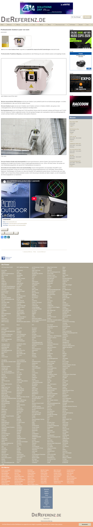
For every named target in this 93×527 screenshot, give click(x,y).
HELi (18, 347)
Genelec (34, 337)
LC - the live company (6, 371)
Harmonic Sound (5, 345)
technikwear (65, 441)
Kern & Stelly (65, 361)
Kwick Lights (35, 366)
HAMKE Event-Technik (37, 344)
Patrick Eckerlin (70, 479)
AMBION (34, 275)
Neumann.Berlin (20, 401)
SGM (48, 428)
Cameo (3, 300)
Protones (3, 417)
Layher (64, 369)
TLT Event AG (4, 444)
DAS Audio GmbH (66, 310)
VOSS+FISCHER (51, 454)
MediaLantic (19, 392)
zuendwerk (34, 462)
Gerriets (64, 337)
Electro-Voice (65, 320)
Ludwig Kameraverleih (37, 382)
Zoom (18, 462)
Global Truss (20, 339)
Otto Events (19, 408)
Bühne (41, 25)
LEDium (3, 374)
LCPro (33, 371)
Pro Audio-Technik (36, 414)
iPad (46, 495)
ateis (33, 280)
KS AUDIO (49, 364)
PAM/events (4, 409)
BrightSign (64, 296)
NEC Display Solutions (52, 400)
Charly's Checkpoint (37, 302)
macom (18, 385)
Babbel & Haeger (21, 291)
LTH (2, 382)
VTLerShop (4, 456)
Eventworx (34, 328)
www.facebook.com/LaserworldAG (18, 223)
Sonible (18, 435)
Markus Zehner (20, 388)
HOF (63, 348)
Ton (33, 25)
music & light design (21, 400)
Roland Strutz (18, 482)
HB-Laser (34, 345)
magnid (33, 387)
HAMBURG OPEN (21, 344)
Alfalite (64, 273)
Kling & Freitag (50, 363)
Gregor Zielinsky (31, 473)
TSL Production (35, 446)
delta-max (49, 312)
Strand (48, 438)
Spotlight (19, 436)
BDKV (18, 292)
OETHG (64, 404)
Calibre (64, 299)
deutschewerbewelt (6, 313)
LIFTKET (34, 376)
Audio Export (35, 281)
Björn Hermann (57, 470)
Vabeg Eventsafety (51, 448)
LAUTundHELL (20, 369)
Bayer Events (4, 292)
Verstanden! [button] (85, 524)
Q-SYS (33, 417)
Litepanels (19, 379)
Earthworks (65, 316)
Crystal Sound (20, 310)
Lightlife (18, 377)
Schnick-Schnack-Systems (8, 427)
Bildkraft (34, 294)
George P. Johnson (51, 337)
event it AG (65, 324)
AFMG (64, 272)
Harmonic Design (66, 344)
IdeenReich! (4, 352)
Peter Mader (44, 481)
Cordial (18, 308)
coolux (3, 308)
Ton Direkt (19, 444)
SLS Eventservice (5, 433)
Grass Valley (4, 340)
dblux (2, 312)
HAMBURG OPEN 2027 (75, 143)
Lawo (33, 369)
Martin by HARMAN (52, 388)
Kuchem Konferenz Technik (69, 364)
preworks (3, 414)
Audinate (19, 281)
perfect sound (35, 411)
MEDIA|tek (49, 392)
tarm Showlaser (35, 441)
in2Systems (50, 353)
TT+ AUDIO (50, 446)
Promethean (50, 416)
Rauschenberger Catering (38, 419)
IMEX (2, 353)
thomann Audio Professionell (54, 443)
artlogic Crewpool (21, 278)
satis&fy (19, 425)
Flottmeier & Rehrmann (6, 334)
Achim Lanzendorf (5, 470)
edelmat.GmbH (20, 318)
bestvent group (50, 292)
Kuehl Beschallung (5, 366)
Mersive (64, 393)
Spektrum (3, 436)
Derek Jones (44, 471)
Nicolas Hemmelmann (20, 479)
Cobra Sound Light (21, 305)
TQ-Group (49, 444)
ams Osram (65, 275)
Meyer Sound (4, 395)
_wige (2, 464)
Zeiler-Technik (35, 460)
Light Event (65, 376)
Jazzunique (65, 358)
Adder (18, 272)
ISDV (18, 356)
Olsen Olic (56, 479)
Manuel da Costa (45, 476)
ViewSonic (3, 451)
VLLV (48, 452)
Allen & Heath (4, 275)
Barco (63, 291)
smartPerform (35, 433)
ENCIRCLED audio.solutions (23, 321)
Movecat (49, 398)
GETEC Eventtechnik (6, 339)
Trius (2, 446)
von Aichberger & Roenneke (38, 454)
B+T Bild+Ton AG (66, 289)
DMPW (18, 315)
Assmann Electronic (67, 278)
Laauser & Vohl (66, 366)
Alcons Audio (50, 273)
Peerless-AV (20, 411)
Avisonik (49, 286)
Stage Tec (64, 436)
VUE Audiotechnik (21, 456)
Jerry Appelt (17, 474)
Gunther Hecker (57, 473)
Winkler (3, 459)
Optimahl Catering (36, 406)
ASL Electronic (50, 278)
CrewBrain (3, 310)
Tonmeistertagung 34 (75, 161)
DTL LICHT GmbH (51, 316)
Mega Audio (4, 393)
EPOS (3, 324)
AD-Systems (20, 270)
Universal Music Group (37, 448)
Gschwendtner (65, 340)
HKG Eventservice (36, 348)
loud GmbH (65, 380)
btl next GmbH (65, 297)
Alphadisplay (20, 275)
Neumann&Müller (5, 401)
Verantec (19, 449)
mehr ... (72, 126)
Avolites (34, 288)
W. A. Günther (50, 456)
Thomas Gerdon (5, 484)
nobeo (18, 403)
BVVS (48, 299)
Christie (64, 302)
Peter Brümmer (31, 481)
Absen (64, 267)
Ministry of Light (51, 395)
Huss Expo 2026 (74, 121)
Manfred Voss (31, 476)
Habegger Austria (5, 344)
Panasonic (49, 409)
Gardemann (65, 336)
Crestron (49, 308)
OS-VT (3, 408)
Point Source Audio (36, 412)
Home (2, 24)
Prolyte (33, 416)
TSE (18, 446)
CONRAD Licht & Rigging (53, 307)
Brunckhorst (35, 297)
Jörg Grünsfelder (58, 474)
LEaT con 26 (73, 136)
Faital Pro (34, 331)
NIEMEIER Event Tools (68, 401)
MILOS (33, 395)
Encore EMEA (35, 321)
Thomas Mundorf (19, 484)
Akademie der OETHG (37, 273)
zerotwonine (65, 460)
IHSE (63, 352)
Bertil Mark (30, 470)
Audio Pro (64, 281)
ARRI (63, 276)
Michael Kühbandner (72, 478)
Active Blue (4, 270)
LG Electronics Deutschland (69, 374)
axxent (48, 288)
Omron (18, 406)
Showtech (3, 432)
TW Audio (3, 448)
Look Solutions (35, 380)
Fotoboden (64, 334)
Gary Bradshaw (5, 473)
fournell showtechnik (6, 336)
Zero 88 (49, 460)
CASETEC (34, 300)
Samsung (3, 425)
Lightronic (49, 377)
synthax (34, 440)
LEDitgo (64, 372)
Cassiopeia (50, 300)
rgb (48, 420)
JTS (48, 360)
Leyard (33, 374)
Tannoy (3, 441)
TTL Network (65, 446)
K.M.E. (64, 360)
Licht (26, 25)
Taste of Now (50, 441)
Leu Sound (19, 374)
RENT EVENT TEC (67, 419)
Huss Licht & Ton (21, 350)
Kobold (18, 364)
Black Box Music (51, 294)
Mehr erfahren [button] (58, 524)
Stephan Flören (57, 482)
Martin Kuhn (30, 478)
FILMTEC (19, 332)
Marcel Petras (57, 476)
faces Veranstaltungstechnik (8, 331)
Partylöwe (3, 411)
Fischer (34, 332)
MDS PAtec (35, 390)
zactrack (19, 460)
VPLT (63, 454)
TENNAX (19, 443)
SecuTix (64, 427)
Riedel (63, 420)
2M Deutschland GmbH (7, 267)
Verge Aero (34, 449)
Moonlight (19, 398)
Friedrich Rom (70, 471)
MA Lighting (34, 384)
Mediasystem (35, 392)
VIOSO (18, 451)
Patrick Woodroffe (5, 481)
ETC (33, 324)
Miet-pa (18, 395)
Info (87, 25)
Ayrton (64, 288)
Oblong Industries (21, 404)
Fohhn (48, 334)
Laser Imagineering (51, 368)
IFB (33, 352)
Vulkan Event (35, 456)
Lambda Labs (4, 368)
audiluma (3, 281)
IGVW (48, 352)
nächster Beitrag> (41, 251)
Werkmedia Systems (6, 457)
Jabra (63, 356)
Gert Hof (17, 473)
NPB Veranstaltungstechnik (53, 403)
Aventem (19, 286)
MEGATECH (35, 393)
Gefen (2, 337)
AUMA (64, 283)
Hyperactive (35, 350)
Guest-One (50, 342)
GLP (33, 339)
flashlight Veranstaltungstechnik (69, 332)
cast (63, 300)
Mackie (3, 385)
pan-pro (34, 409)
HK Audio (19, 348)
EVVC (18, 329)
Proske (64, 416)
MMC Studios (50, 396)
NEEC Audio (65, 400)
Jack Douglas (4, 474)
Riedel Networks (5, 422)
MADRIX (64, 385)
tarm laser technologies (22, 441)
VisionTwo (64, 451)
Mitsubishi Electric (5, 396)
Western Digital (35, 457)
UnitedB (18, 448)
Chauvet (49, 302)
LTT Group (19, 382)
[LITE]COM (65, 462)
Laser (16, 232)
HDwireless (50, 345)
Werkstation (19, 457)
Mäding (49, 385)
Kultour (18, 366)
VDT (63, 448)
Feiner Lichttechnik (66, 331)
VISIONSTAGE (51, 451)
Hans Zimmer (70, 473)
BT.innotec (49, 297)
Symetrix (19, 440)
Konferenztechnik (60, 25)
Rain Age (19, 419)
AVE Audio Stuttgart (67, 284)
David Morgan (31, 471)
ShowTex (19, 432)
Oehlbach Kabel (51, 404)
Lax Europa (50, 369)
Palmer (64, 408)
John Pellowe (31, 474)
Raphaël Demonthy (58, 481)
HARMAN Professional (52, 344)
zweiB (48, 462)
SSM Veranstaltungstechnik (53, 436)
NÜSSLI (3, 404)
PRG (18, 414)
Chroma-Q (4, 304)
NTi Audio (64, 403)
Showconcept (65, 428)
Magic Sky (19, 387)
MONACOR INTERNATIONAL (8, 398)
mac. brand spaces (51, 384)
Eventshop (19, 328)
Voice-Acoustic (5, 454)
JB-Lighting (4, 360)
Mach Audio (65, 384)
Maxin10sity (4, 390)
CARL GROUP (20, 300)
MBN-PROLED (20, 390)
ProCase (64, 414)
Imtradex (34, 353)
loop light (49, 380)
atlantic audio (50, 280)
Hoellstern (49, 348)
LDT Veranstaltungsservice (7, 372)
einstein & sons (5, 320)
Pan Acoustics (20, 409)
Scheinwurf (65, 425)
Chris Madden (4, 471)
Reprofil (34, 420)
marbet (64, 387)
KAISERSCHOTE (36, 361)
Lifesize (18, 376)
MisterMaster (65, 395)
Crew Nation (65, 308)
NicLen (49, 401)
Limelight (64, 377)
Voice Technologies (67, 452)
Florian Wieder (57, 471)
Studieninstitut (65, 438)
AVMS (18, 288)
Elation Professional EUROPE (39, 320)
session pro (34, 428)
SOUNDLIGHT (50, 435)
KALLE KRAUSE (51, 361)
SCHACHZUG (35, 425)
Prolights (19, 416)
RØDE (33, 424)
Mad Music (34, 385)
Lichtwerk (3, 376)
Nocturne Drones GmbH (38, 403)
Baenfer (34, 291)
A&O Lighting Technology (23, 267)
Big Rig (18, 294)
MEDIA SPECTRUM (6, 392)
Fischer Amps (50, 332)
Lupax (48, 382)
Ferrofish (3, 332)
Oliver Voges (44, 479)
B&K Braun (19, 289)
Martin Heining (18, 478)
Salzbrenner (65, 424)
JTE (33, 360)
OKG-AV (3, 406)
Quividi (64, 417)
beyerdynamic (65, 292)
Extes (48, 329)
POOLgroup (50, 412)
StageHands (4, 438)
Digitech (34, 313)
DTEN (33, 316)
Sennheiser (19, 428)
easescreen (4, 318)
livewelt (33, 379)
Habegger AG (65, 342)
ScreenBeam (50, 427)
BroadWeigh (20, 297)
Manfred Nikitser (5, 476)
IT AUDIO (34, 356)
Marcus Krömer (70, 476)
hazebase (19, 345)
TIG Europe (65, 443)
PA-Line (49, 408)
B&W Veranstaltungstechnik (53, 289)
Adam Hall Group (36, 270)
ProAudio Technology (52, 414)
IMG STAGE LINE (21, 353)
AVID (33, 286)
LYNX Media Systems (6, 384)
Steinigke (34, 438)
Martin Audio (35, 388)
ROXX (18, 424)
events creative (5, 328)
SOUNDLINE (65, 435)
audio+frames (20, 283)
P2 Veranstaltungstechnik (38, 408)
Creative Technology (37, 308)
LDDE (63, 371)
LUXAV (64, 382)
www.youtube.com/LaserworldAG (17, 225)
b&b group (3, 289)
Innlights (49, 355)
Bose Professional (21, 296)
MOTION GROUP (36, 398)
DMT (33, 315)
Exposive (34, 329)
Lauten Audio (4, 369)
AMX (2, 276)
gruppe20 (49, 340)
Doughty (49, 315)
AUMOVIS (4, 284)
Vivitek (33, 452)
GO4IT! (49, 339)
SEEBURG (4, 428)
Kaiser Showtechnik (21, 361)
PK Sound (3, 412)
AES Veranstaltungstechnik (53, 272)
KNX (2, 364)
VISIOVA (3, 452)
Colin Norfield (18, 471)
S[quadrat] (64, 440)
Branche (9, 25)
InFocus (34, 355)
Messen (18, 25)
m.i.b (18, 384)
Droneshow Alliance (21, 316)
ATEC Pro (19, 280)
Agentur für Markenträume (7, 273)
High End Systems (51, 347)
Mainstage (49, 387)
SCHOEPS (19, 427)
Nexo (33, 401)
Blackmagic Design (67, 294)
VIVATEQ (19, 452)
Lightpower (34, 377)
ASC (33, 278)
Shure (33, 432)
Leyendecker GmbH (52, 374)
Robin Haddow (70, 481)
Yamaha (3, 460)
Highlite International (67, 347)
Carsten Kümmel (71, 470)
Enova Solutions (51, 321)
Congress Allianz (21, 307)
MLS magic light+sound (37, 396)
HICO (33, 347)
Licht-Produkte (9, 232)
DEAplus (34, 312)
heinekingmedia (5, 347)
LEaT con (19, 372)
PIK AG (64, 411)
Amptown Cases (51, 275)
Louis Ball (69, 474)
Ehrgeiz (49, 318)
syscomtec (50, 440)
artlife (2, 278)
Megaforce (19, 393)
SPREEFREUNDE (36, 436)
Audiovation (50, 283)
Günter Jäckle (44, 473)
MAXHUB (64, 388)
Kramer (34, 364)
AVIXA (64, 286)
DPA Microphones (66, 315)
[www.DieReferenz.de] (23, 22)
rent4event (3, 420)
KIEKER (19, 363)
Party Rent (65, 409)
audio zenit (4, 283)
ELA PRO (19, 320)
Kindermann (35, 363)
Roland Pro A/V (5, 424)
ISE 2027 (72, 155)
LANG (18, 368)
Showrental (50, 430)
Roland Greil (4, 482)
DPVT (2, 316)
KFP (2, 363)
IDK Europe (19, 352)
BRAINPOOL (35, 296)
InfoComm (19, 355)
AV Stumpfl (19, 284)
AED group (34, 272)
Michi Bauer (4, 479)
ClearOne (49, 304)
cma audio (3, 305)
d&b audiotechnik (51, 310)
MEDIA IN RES (51, 390)
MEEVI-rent (65, 392)
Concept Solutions (5, 307)
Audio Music (50, 281)
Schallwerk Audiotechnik (53, 425)
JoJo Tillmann (44, 474)
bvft (33, 299)
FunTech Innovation (36, 336)
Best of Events (35, 292)
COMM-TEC (50, 305)
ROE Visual (65, 422)
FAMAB (49, 331)
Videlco (64, 449)
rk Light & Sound (21, 422)
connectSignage (36, 307)
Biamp (3, 294)
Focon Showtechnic (21, 334)
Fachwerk (19, 331)
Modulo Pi (64, 396)
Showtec (64, 430)
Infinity (3, 355)
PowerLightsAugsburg (67, 412)
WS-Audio (34, 459)
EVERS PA (50, 328)
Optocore (49, 406)
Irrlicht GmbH (4, 356)
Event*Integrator (66, 326)
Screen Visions (35, 427)
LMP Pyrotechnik (5, 380)
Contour (64, 307)
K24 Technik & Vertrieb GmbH (8, 361)
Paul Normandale (19, 481)
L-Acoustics (50, 366)
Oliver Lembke (31, 479)
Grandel (64, 339)
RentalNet (19, 420)
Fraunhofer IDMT (21, 336)
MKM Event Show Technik (23, 396)
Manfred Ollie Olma (19, 476)
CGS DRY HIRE (5, 302)
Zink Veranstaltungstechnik (7, 462)
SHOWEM (4, 430)
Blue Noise (4, 296)
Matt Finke (56, 478)
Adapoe (64, 270)
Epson (18, 324)
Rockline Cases (51, 422)
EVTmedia (3, 329)
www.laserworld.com (11, 221)
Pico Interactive (51, 411)
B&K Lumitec (35, 289)
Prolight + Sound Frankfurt (7, 416)
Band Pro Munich (51, 291)
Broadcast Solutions (6, 297)
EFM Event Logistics (37, 318)
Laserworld (4, 229)
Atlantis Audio (65, 280)
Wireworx (19, 459)
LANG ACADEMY (36, 368)
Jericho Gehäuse (21, 360)
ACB (63, 268)
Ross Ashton (31, 482)
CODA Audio (35, 305)
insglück (64, 355)
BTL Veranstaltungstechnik (7, 299)
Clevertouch (65, 304)
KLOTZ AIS (65, 363)
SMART (19, 433)
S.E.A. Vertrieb (50, 424)
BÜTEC (18, 299)
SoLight (64, 433)
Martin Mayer (44, 478)
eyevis (64, 329)
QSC (48, 417)
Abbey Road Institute (52, 267)
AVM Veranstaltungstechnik (8, 288)
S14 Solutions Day (74, 129)
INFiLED (64, 353)
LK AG (48, 379)
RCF (48, 419)
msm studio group (66, 398)
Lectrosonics (35, 372)
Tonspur (34, 444)
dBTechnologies (20, 312)
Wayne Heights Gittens (33, 484)
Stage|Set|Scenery (21, 438)
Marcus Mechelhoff (6, 478)
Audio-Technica (35, 283)
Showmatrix (35, 430)
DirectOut (64, 313)
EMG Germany (5, 321)
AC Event (49, 268)
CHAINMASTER (21, 302)
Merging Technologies (52, 393)
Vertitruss (49, 449)
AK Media (19, 273)
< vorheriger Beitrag (27, 251)
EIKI (63, 318)
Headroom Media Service (68, 345)
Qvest (2, 419)
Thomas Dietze (70, 482)
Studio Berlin (4, 440)
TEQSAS (34, 443)
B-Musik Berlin (4, 291)
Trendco (64, 444)
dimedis (49, 313)
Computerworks (66, 305)
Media (49, 25)
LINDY (3, 379)
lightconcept (4, 377)
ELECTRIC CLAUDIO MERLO (54, 320)
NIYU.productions (5, 403)
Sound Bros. (35, 435)
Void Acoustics (20, 454)
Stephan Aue (44, 482)
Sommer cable (4, 435)
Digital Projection (21, 313)
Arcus (33, 276)
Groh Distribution (21, 340)
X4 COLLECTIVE (51, 459)
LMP (63, 379)
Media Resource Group (68, 390)
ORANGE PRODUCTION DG (69, 406)
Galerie (81, 24)
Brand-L (49, 296)
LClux (18, 371)
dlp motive (3, 315)
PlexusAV (19, 412)
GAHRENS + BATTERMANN (54, 336)
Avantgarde (34, 284)
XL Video (64, 459)
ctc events (34, 310)
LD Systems (50, 371)
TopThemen (72, 24)
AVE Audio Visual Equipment (8, 286)
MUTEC (34, 400)
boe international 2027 (75, 149)
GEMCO (19, 337)
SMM (48, 433)
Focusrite (34, 334)
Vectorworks (4, 449)
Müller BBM (4, 400)
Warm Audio (65, 456)
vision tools (34, 451)
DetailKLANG (65, 312)
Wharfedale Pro (51, 457)
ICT (63, 350)
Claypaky (19, 304)
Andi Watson (17, 470)
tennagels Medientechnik (7, 443)
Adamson (49, 270)
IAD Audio (49, 350)
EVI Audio (64, 328)
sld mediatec (65, 432)
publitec (18, 417)
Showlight (19, 430)
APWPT (19, 276)
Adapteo (3, 272)
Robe (33, 422)
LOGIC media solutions (22, 380)
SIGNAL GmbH (51, 432)
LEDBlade (49, 372)
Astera (3, 280)
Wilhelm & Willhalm (67, 457)
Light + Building (50, 376)
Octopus (34, 404)
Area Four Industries (52, 276)
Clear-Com (34, 304)
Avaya (48, 284)
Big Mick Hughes (45, 470)
